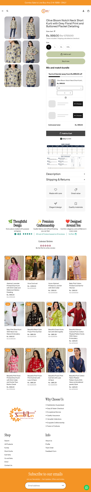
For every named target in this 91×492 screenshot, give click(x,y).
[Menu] (2, 10)
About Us (49, 441)
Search (6, 441)
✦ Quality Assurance (53, 415)
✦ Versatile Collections (53, 419)
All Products (8, 444)
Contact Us (8, 465)
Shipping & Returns (58, 179)
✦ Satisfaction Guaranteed (55, 405)
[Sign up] (62, 485)
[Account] (83, 10)
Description (53, 174)
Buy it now (65, 61)
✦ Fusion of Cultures (53, 426)
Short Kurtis (8, 451)
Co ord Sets (8, 458)
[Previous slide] (6, 267)
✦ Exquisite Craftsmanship (55, 423)
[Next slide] (21, 267)
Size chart (49, 31)
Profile (48, 444)
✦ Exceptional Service (53, 412)
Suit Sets (7, 455)
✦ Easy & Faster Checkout (55, 408)
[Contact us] (86, 487)
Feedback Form (51, 451)
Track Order (50, 448)
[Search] (7, 10)
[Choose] (21, 277)
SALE (6, 462)
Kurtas (6, 448)
